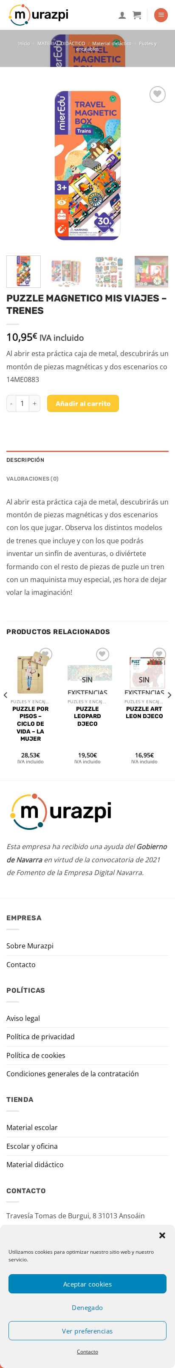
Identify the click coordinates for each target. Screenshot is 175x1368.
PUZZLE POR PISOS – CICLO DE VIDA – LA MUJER (30, 723)
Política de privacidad (40, 1036)
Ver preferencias (87, 1331)
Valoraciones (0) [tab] (32, 478)
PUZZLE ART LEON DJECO (144, 712)
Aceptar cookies (87, 1284)
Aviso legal (23, 1018)
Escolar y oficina (32, 1146)
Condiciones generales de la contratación (72, 1073)
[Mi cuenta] (122, 15)
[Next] (154, 165)
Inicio (24, 43)
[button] (162, 1235)
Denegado (87, 1307)
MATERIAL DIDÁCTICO (61, 43)
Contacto (87, 1351)
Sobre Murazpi (30, 946)
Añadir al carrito (83, 404)
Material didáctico (112, 43)
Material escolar (32, 1127)
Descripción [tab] (25, 460)
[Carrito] (137, 15)
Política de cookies (35, 1055)
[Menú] (161, 15)
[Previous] (20, 165)
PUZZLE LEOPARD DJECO (87, 716)
